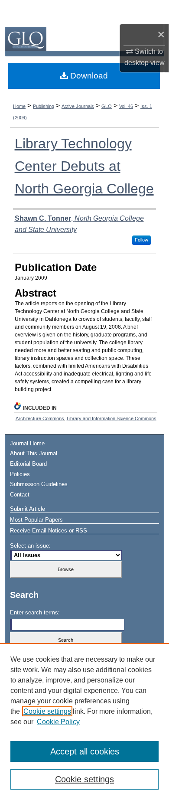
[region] (84, 721)
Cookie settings (47, 711)
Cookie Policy (58, 721)
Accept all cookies (84, 751)
